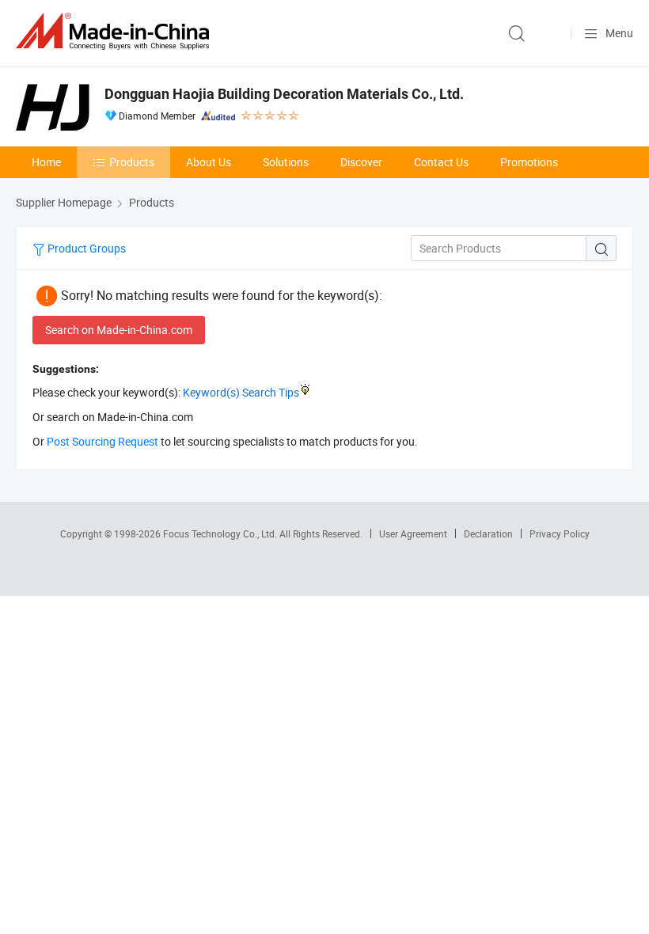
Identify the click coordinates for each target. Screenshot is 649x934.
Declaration (488, 533)
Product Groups (85, 248)
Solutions (286, 161)
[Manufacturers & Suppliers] (115, 31)
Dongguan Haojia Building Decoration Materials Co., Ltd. (284, 93)
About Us (208, 161)
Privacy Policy (559, 533)
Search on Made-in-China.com (118, 329)
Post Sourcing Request (102, 441)
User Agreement (413, 533)
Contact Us (441, 161)
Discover (361, 161)
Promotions (529, 161)
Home (46, 161)
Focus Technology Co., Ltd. (221, 533)
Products (131, 161)
